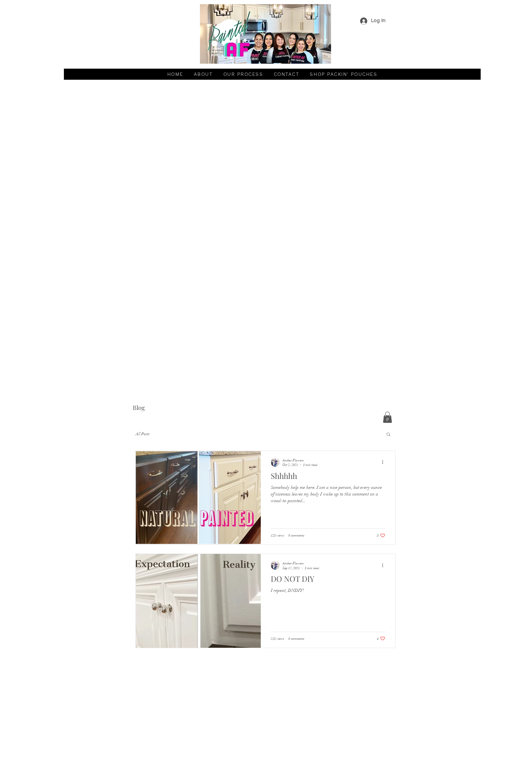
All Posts (143, 434)
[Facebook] (257, 673)
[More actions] (384, 462)
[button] (387, 417)
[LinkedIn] (274, 673)
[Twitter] (265, 673)
